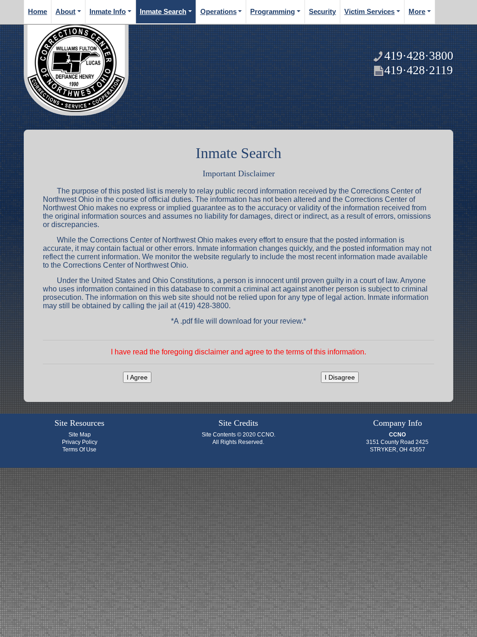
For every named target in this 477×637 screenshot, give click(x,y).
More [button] (417, 11)
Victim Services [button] (369, 11)
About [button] (65, 11)
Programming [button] (272, 11)
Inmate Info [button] (107, 11)
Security (322, 11)
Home (37, 11)
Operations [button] (218, 11)
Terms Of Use (79, 449)
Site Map (79, 434)
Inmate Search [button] (163, 11)
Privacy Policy (79, 442)
